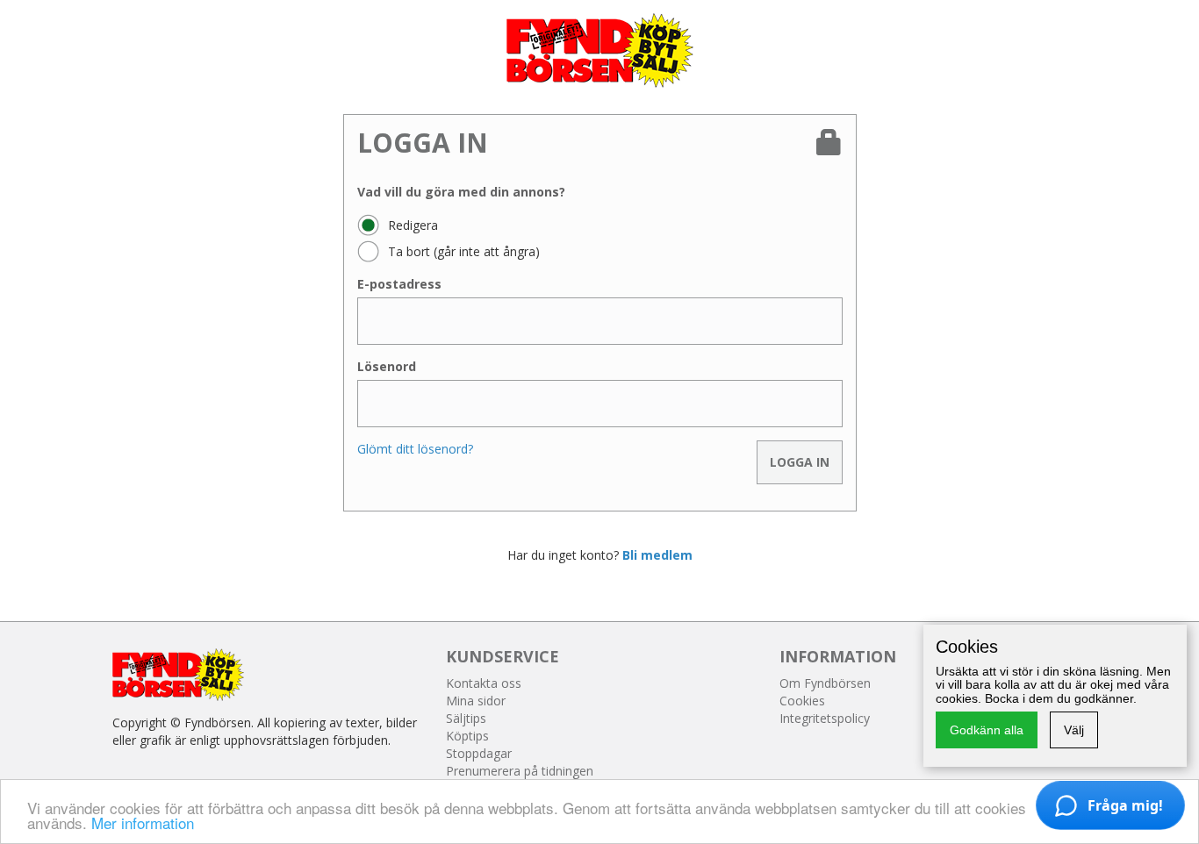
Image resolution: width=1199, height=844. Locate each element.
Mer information (142, 822)
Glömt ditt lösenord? (415, 448)
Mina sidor (476, 700)
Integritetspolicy (824, 718)
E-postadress (399, 283)
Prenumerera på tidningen (519, 770)
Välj (1074, 730)
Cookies (802, 700)
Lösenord (386, 366)
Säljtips (466, 718)
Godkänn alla (986, 730)
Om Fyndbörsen (825, 683)
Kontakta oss (483, 683)
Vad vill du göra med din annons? (461, 191)
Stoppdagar (479, 753)
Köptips (467, 735)
